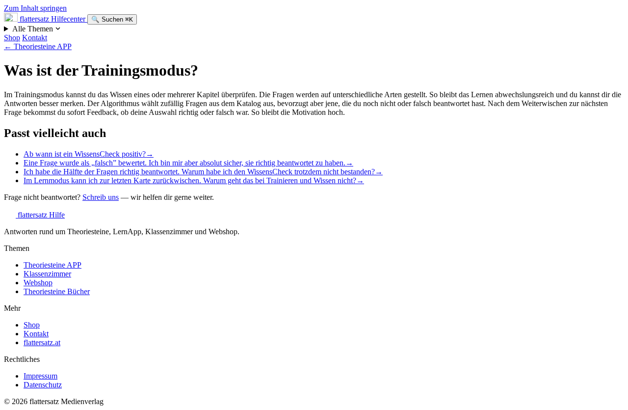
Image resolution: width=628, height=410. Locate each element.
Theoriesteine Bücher (57, 291)
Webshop (38, 282)
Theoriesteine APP (38, 46)
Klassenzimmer (47, 274)
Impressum (40, 376)
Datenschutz (43, 385)
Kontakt (34, 37)
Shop (12, 37)
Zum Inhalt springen (35, 8)
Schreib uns (100, 197)
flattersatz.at (42, 342)
